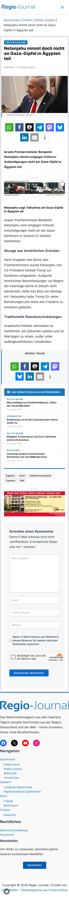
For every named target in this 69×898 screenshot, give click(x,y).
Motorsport (11, 805)
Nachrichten (12, 20)
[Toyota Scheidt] (34, 188)
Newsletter (34, 865)
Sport (3, 796)
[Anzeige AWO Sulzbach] (34, 503)
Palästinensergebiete (40, 475)
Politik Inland (12, 764)
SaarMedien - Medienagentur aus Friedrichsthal (34, 890)
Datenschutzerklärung (13, 830)
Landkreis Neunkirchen (18, 787)
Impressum (7, 834)
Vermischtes (11, 777)
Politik (27, 20)
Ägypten (10, 475)
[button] (9, 127)
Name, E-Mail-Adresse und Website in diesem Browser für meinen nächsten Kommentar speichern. (36, 640)
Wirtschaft (10, 773)
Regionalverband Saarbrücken (22, 791)
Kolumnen (10, 815)
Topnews (10, 480)
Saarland (5, 782)
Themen (5, 809)
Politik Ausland (45, 20)
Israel (22, 475)
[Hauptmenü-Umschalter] (62, 7)
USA (22, 480)
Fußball (8, 801)
